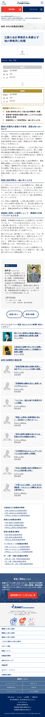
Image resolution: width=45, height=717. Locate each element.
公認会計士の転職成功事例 (14, 507)
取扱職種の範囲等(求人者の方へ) (22, 709)
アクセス (19, 697)
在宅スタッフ (33, 683)
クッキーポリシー (22, 702)
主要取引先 (34, 697)
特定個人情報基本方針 (22, 704)
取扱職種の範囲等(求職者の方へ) (22, 707)
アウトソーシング (11, 691)
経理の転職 (30, 314)
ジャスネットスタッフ (11, 683)
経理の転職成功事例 (11, 532)
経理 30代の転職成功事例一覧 (33, 18)
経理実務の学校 (11, 687)
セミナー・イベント (8, 670)
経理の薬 (33, 687)
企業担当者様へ (7, 675)
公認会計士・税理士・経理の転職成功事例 (12, 18)
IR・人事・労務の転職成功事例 (16, 556)
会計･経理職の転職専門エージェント (10, 16)
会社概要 (26, 697)
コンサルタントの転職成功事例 (16, 544)
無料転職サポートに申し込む (21, 595)
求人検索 (4, 4)
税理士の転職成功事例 (12, 520)
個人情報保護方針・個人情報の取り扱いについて (22, 699)
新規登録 (12, 9)
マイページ (33, 9)
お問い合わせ (11, 697)
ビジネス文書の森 (33, 691)
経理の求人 (14, 314)
